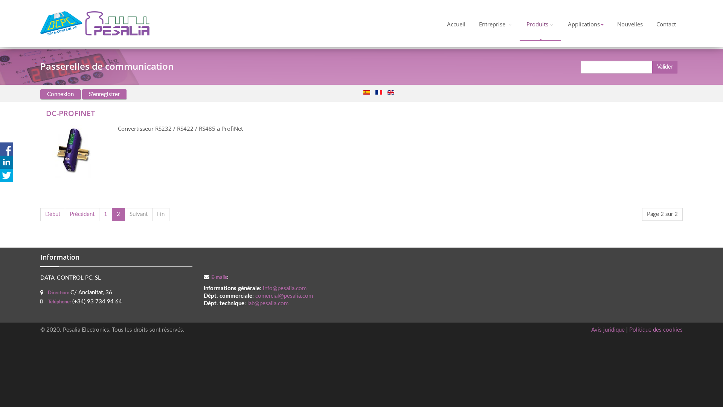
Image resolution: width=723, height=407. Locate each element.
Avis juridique (608, 330)
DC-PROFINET (70, 113)
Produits (537, 24)
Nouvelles (630, 24)
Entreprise (493, 24)
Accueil (456, 24)
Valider (665, 67)
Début (52, 214)
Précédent (82, 214)
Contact (666, 24)
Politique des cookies (656, 330)
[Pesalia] (94, 23)
